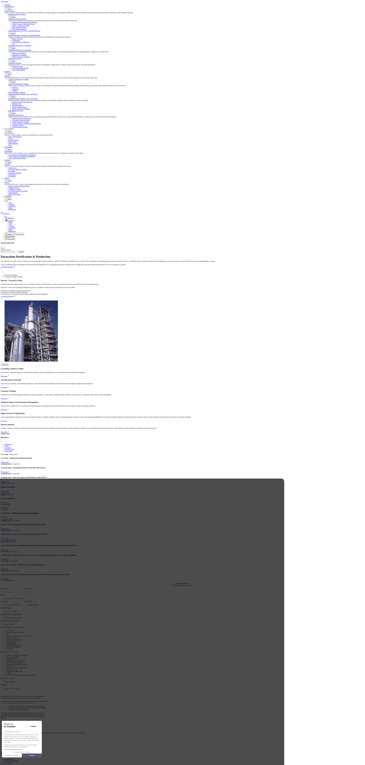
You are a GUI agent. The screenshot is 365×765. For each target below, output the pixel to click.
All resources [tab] (8, 444)
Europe (10, 208)
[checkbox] (24, 640)
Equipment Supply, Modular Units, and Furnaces (23, 98)
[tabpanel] (182, 353)
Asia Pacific (12, 206)
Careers (7, 182)
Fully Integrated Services (15, 115)
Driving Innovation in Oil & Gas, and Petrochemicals (24, 35)
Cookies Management (11, 761)
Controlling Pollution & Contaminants (19, 50)
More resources (5, 493)
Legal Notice (8, 762)
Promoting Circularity (14, 63)
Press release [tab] (8, 451)
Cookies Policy (9, 759)
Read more (4, 517)
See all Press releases (7, 580)
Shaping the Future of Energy (17, 19)
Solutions (7, 76)
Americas (11, 204)
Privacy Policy (24, 709)
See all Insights (5, 504)
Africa (10, 203)
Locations (8, 196)
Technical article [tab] (9, 449)
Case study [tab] (8, 448)
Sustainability (9, 151)
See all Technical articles (8, 540)
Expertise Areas (9, 11)
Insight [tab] (7, 446)
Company (7, 164)
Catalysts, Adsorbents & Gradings (18, 84)
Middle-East (12, 209)
